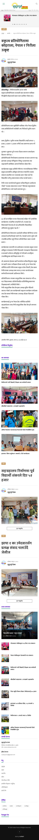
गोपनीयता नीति (5, 780)
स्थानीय (8, 33)
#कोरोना (4, 806)
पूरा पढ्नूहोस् (19, 528)
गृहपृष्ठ (2, 33)
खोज (2, 777)
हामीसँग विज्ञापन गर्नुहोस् (8, 784)
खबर (2, 770)
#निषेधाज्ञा (4, 809)
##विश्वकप (18, 806)
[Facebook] (19, 832)
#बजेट (11, 806)
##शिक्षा (26, 806)
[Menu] (3, 3)
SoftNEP (21, 836)
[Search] (36, 3)
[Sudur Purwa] (19, 5)
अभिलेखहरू (4, 787)
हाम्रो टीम (3, 790)
